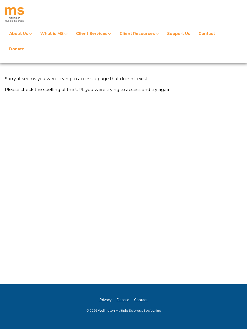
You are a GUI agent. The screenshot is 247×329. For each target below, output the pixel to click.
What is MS (52, 33)
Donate (16, 49)
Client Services (91, 33)
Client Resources (137, 33)
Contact (207, 33)
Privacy (105, 300)
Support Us (178, 33)
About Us (18, 33)
